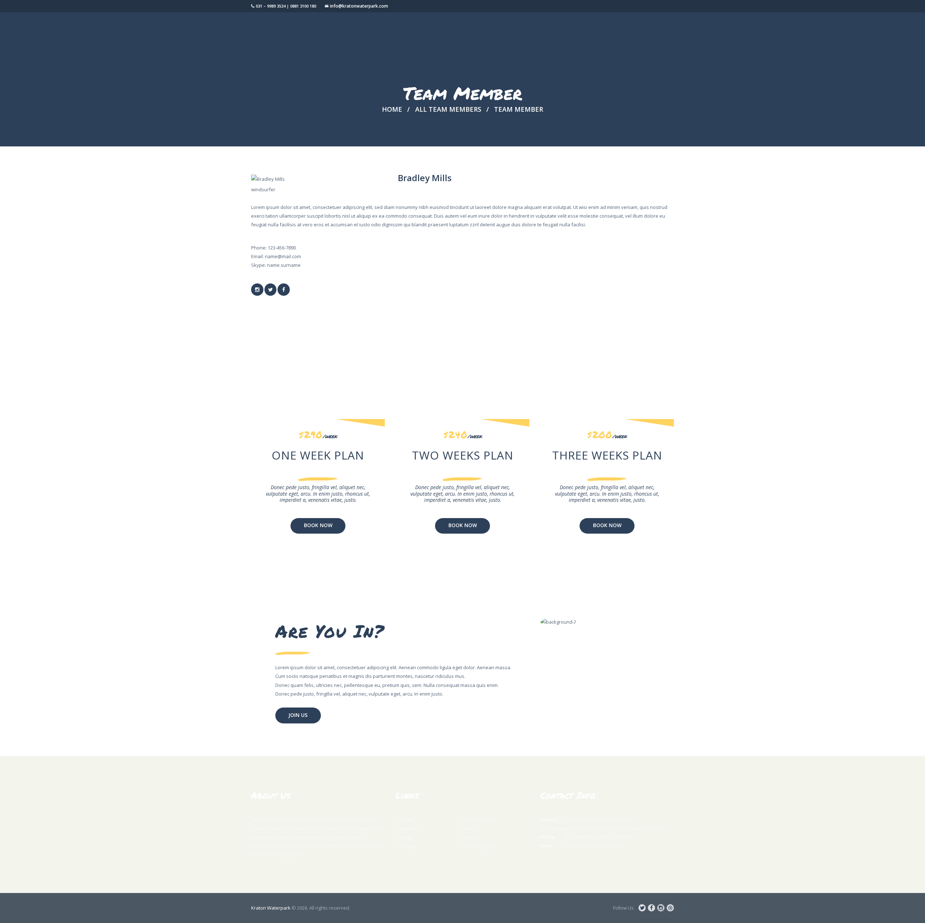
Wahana (409, 828)
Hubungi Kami (480, 846)
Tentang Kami (480, 819)
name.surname (284, 265)
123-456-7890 (282, 247)
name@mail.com (283, 256)
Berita (471, 837)
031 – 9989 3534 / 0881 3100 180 (597, 837)
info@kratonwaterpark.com (359, 6)
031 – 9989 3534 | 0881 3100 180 (286, 6)
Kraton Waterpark (271, 908)
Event (471, 828)
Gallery (408, 846)
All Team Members (448, 109)
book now (318, 525)
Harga (406, 837)
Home (392, 109)
